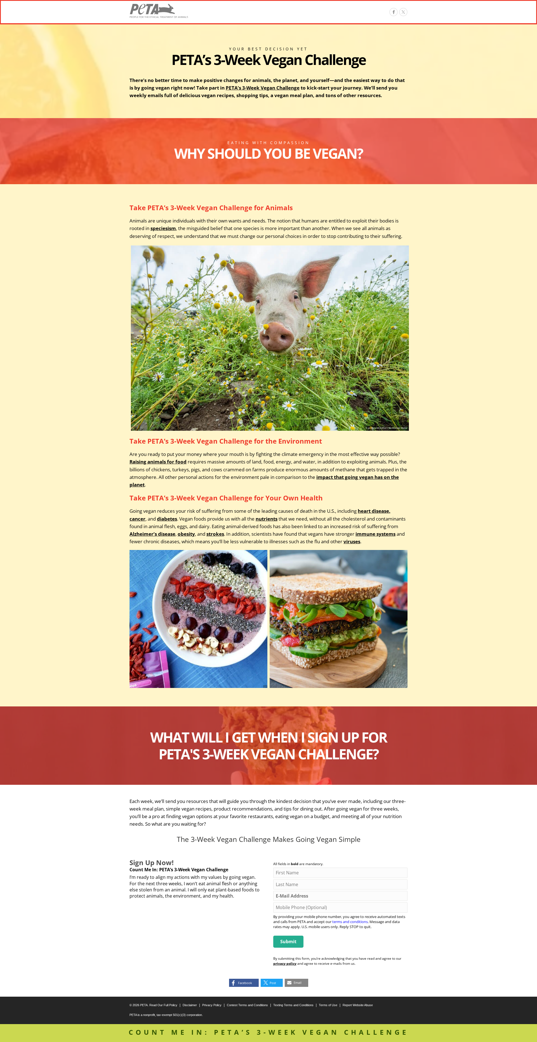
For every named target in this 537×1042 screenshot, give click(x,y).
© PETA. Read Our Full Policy (153, 1005)
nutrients (266, 519)
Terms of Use (328, 1005)
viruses (351, 541)
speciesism (163, 228)
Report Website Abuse (358, 1005)
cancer (137, 519)
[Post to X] (403, 12)
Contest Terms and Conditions (247, 1005)
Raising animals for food (158, 461)
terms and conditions (350, 921)
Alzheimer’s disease (152, 534)
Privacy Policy (212, 1005)
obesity (186, 534)
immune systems (375, 534)
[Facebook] (393, 12)
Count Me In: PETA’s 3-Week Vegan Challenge (269, 1032)
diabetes (167, 519)
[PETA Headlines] (158, 11)
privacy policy (284, 963)
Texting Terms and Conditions (293, 1005)
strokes (215, 534)
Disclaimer (190, 1005)
